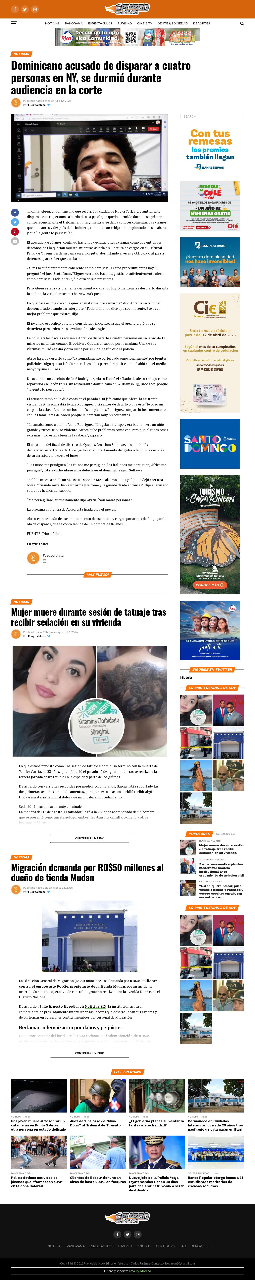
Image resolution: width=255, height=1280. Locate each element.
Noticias (52, 23)
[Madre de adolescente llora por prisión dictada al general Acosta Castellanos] (228, 776)
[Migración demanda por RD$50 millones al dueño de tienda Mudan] (228, 743)
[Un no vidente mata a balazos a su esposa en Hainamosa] (196, 743)
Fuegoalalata (37, 104)
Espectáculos (100, 23)
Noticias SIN (95, 1006)
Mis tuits (186, 677)
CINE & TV (144, 23)
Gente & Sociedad (173, 23)
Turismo (125, 23)
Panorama (74, 23)
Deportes (201, 23)
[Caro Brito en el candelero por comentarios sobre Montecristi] (196, 776)
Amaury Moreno (139, 1271)
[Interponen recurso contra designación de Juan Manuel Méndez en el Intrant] (228, 710)
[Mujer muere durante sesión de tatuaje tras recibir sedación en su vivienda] (196, 710)
